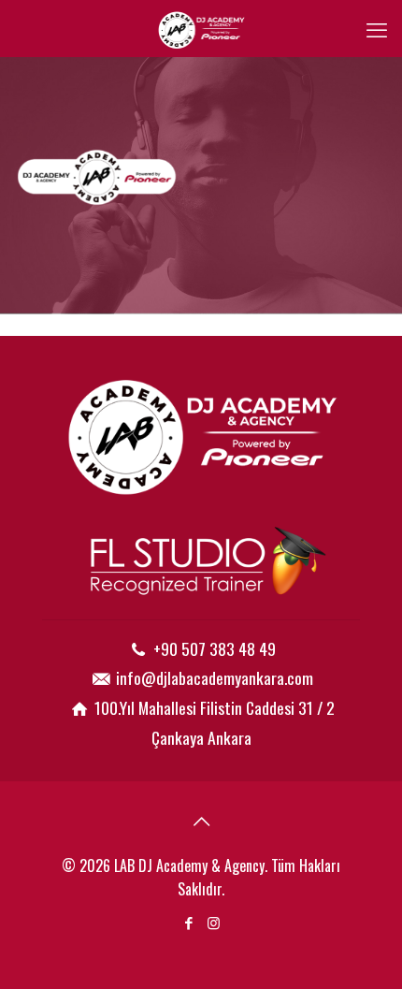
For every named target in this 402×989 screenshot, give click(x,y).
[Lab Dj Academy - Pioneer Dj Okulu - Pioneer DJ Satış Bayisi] (201, 28)
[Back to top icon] (201, 819)
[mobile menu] (377, 28)
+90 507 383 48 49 (214, 648)
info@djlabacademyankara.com (214, 677)
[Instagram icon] (213, 921)
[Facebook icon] (188, 921)
